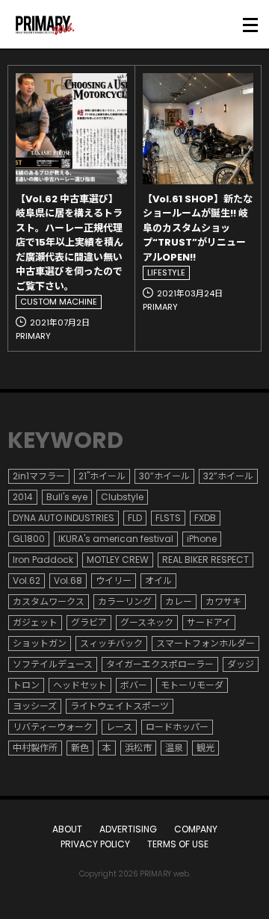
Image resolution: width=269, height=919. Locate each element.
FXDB (205, 517)
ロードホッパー (177, 726)
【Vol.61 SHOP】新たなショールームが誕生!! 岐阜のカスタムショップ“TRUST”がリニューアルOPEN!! (198, 228)
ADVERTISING (128, 829)
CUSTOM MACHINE (58, 302)
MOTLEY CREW (118, 559)
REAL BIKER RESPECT (205, 559)
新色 (80, 747)
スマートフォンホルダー (205, 643)
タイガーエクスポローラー (160, 664)
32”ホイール (228, 476)
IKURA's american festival (115, 538)
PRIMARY (33, 336)
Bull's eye (66, 496)
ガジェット (35, 622)
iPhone (202, 538)
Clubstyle (122, 496)
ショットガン (40, 643)
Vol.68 (68, 580)
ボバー (133, 685)
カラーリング (125, 601)
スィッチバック (111, 643)
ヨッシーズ (35, 706)
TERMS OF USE (177, 844)
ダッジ (240, 664)
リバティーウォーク (53, 726)
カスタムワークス (48, 601)
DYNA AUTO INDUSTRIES (63, 517)
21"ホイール (102, 476)
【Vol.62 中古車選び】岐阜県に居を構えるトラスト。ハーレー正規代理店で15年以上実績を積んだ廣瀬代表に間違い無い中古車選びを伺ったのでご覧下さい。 (69, 242)
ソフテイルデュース (53, 664)
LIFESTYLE (166, 272)
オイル (158, 580)
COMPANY (195, 829)
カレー (178, 601)
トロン (26, 685)
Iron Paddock (43, 559)
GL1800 (29, 538)
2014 (23, 496)
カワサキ (223, 601)
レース (119, 726)
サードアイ (209, 622)
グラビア (89, 622)
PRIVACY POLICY (95, 844)
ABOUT (67, 829)
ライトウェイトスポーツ (119, 706)
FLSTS (168, 517)
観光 (205, 747)
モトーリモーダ (192, 685)
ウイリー (114, 580)
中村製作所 (35, 747)
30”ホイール (164, 476)
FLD (135, 517)
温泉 (174, 747)
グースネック (146, 622)
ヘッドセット (80, 685)
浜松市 (138, 747)
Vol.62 (26, 580)
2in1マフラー (39, 476)
